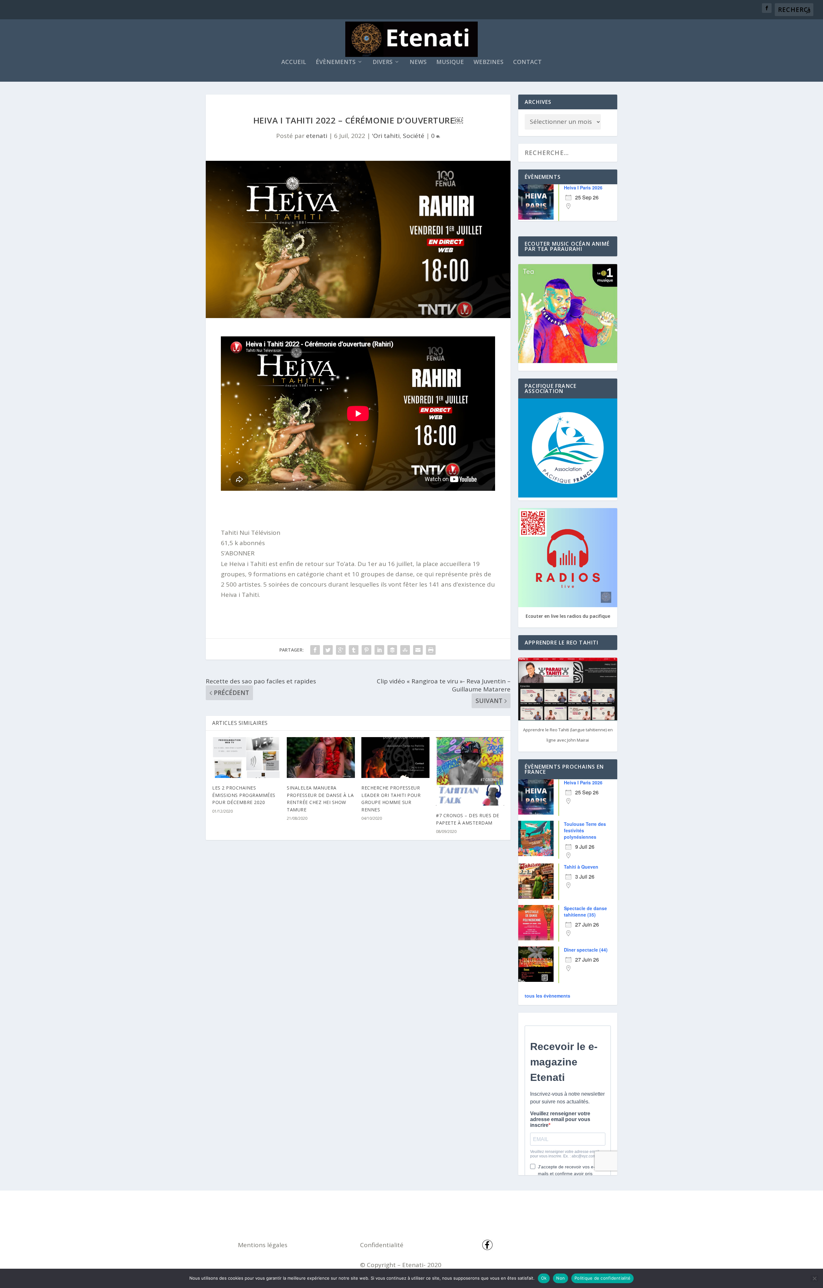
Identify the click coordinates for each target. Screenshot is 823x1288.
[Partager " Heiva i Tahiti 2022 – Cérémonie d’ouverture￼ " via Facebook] (315, 650)
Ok (544, 1278)
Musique (450, 62)
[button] (238, 553)
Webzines (488, 62)
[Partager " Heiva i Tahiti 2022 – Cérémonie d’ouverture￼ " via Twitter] (327, 650)
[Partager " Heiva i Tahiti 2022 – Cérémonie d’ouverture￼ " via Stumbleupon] (405, 650)
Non (560, 1278)
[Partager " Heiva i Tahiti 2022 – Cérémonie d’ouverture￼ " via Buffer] (392, 650)
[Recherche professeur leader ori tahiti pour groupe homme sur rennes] (395, 757)
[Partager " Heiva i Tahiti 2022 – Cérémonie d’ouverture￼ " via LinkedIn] (379, 650)
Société (413, 136)
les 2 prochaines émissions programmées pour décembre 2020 (244, 795)
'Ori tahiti (386, 136)
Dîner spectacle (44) (586, 949)
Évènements (336, 62)
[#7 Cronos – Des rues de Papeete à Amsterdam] (470, 771)
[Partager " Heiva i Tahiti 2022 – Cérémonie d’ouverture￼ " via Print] (430, 650)
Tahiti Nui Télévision (250, 532)
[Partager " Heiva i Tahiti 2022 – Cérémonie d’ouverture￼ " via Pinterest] (366, 650)
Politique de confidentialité (602, 1278)
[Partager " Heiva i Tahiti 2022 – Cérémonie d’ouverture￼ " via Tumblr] (353, 650)
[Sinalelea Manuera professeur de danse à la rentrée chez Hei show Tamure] (321, 757)
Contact (527, 62)
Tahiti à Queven (581, 866)
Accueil (293, 62)
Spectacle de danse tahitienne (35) (585, 911)
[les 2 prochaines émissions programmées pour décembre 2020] (246, 757)
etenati (316, 136)
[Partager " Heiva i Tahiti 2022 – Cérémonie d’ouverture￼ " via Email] (418, 650)
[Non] (814, 1278)
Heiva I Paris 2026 (583, 187)
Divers (383, 62)
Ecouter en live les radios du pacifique (568, 616)
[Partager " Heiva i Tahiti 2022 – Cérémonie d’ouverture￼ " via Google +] (340, 650)
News (418, 62)
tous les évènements (547, 995)
